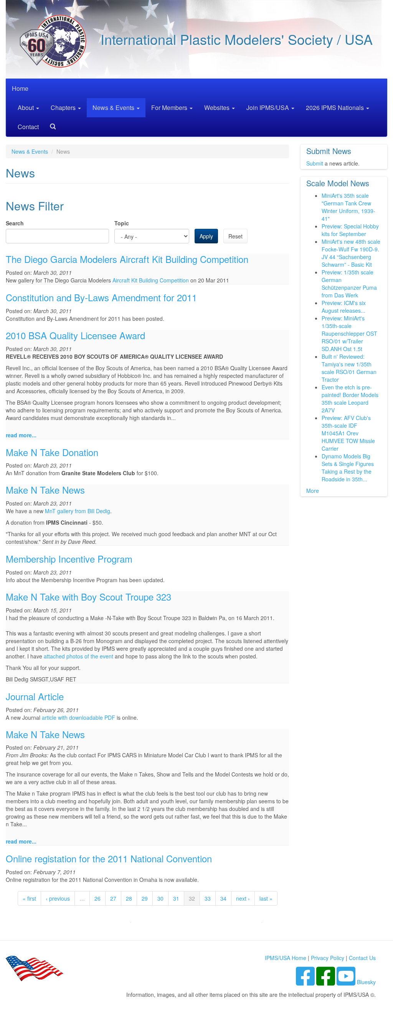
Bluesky (366, 982)
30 (160, 898)
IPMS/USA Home (285, 958)
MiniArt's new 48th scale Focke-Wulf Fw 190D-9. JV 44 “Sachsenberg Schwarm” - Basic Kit (351, 253)
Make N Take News (45, 489)
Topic (121, 223)
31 (176, 898)
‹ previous (58, 898)
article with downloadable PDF (78, 717)
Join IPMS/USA (268, 107)
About (26, 107)
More (312, 490)
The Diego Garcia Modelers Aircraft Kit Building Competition (127, 259)
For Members (170, 107)
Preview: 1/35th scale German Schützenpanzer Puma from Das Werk (349, 283)
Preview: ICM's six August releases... (344, 306)
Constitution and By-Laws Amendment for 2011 (101, 297)
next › (243, 898)
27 (113, 898)
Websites (217, 107)
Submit (314, 163)
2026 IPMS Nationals (335, 107)
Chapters (64, 107)
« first (29, 898)
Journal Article (35, 696)
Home (20, 88)
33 (208, 898)
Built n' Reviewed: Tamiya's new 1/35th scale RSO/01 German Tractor (349, 368)
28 (129, 898)
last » (265, 898)
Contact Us (362, 958)
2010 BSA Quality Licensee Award (75, 335)
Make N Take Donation (52, 452)
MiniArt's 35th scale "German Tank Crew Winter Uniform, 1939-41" (348, 207)
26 (97, 898)
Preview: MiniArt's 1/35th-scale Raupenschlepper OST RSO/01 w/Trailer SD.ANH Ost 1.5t (349, 333)
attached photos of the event (78, 656)
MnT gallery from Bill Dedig (77, 511)
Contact (28, 126)
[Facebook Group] (306, 982)
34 (223, 898)
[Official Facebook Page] (326, 982)
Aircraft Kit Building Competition (150, 280)
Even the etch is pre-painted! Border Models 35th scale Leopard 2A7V (350, 398)
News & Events (114, 107)
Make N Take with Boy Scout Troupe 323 (88, 596)
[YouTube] (347, 982)
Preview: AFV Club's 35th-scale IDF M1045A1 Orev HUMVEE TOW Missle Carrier (348, 433)
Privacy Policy (327, 958)
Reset (235, 236)
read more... (21, 435)
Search (50, 124)
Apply (206, 236)
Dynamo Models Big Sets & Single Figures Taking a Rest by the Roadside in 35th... (348, 467)
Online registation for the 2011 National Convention (109, 858)
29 (145, 898)
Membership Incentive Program (69, 558)
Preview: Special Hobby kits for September (350, 230)
